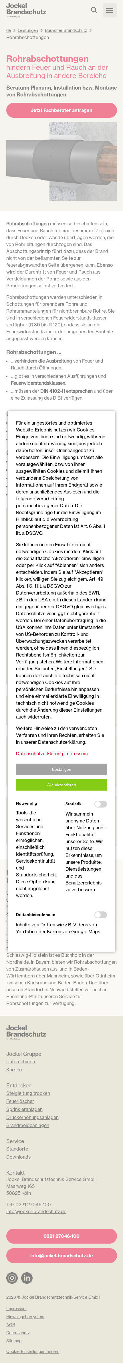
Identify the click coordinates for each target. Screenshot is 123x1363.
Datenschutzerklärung (39, 753)
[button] (61, 769)
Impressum (76, 753)
